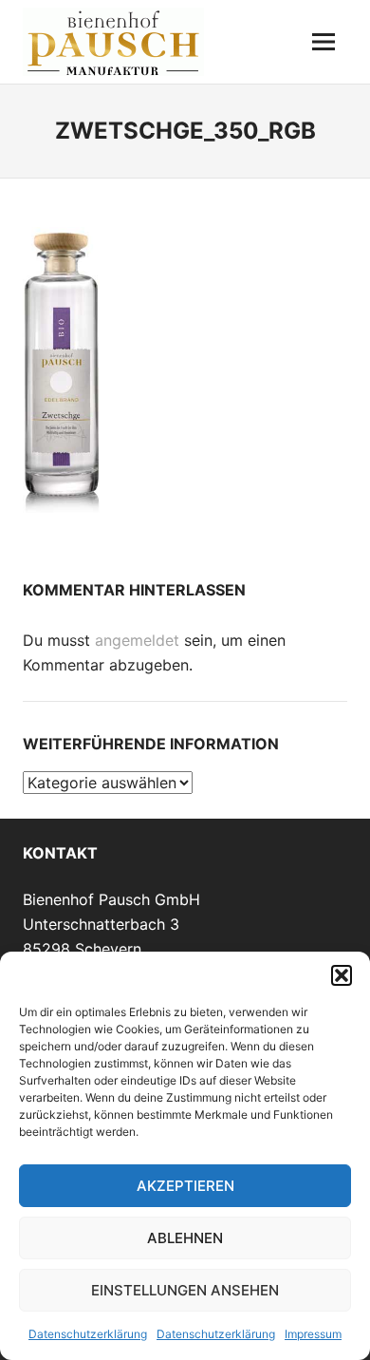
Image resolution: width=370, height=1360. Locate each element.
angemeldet (137, 640)
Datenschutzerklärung (87, 1334)
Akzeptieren (185, 1186)
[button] (341, 975)
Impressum (313, 1334)
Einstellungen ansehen (185, 1290)
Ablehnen (185, 1238)
